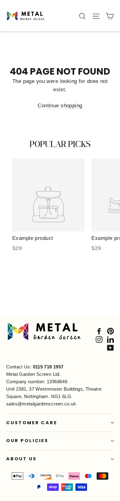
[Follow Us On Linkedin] (110, 339)
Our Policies (27, 440)
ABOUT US (21, 459)
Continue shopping (60, 106)
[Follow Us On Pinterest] (110, 330)
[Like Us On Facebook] (99, 330)
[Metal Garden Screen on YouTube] (110, 347)
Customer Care (31, 423)
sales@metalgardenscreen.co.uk (41, 403)
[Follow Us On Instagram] (99, 339)
